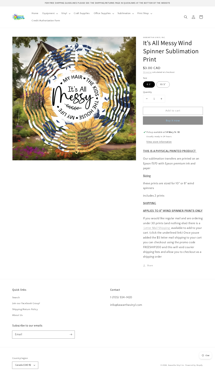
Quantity (147, 92)
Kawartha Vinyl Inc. (176, 365)
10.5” (163, 84)
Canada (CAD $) (23, 365)
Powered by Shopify (194, 365)
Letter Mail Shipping (157, 228)
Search (16, 297)
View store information (159, 141)
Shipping (147, 72)
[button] (49, 13)
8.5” (149, 84)
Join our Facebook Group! (26, 303)
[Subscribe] (71, 334)
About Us (17, 315)
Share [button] (150, 265)
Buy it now (173, 120)
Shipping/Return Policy (25, 309)
